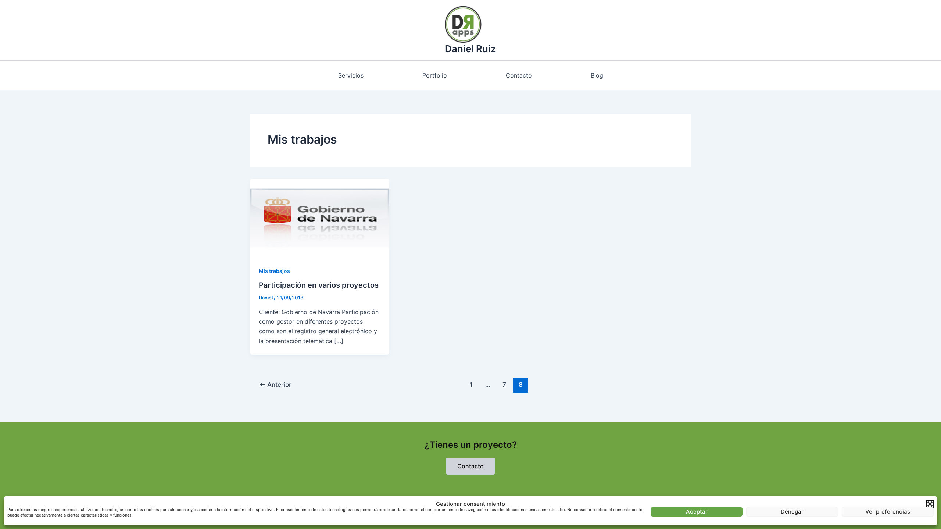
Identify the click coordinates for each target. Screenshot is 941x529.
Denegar (792, 511)
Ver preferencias (887, 511)
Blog (597, 75)
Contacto (519, 75)
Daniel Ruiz (470, 48)
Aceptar (697, 511)
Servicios (351, 75)
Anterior (275, 384)
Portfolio (434, 75)
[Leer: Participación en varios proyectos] (319, 217)
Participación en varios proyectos (319, 285)
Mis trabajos (274, 271)
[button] (930, 504)
